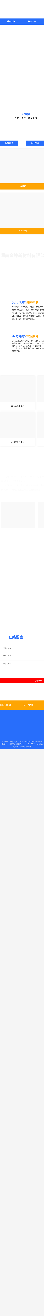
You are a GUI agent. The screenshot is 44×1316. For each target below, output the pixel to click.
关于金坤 (28, 704)
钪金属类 (9, 143)
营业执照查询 (25, 747)
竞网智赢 (40, 744)
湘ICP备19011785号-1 (17, 744)
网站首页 (6, 704)
